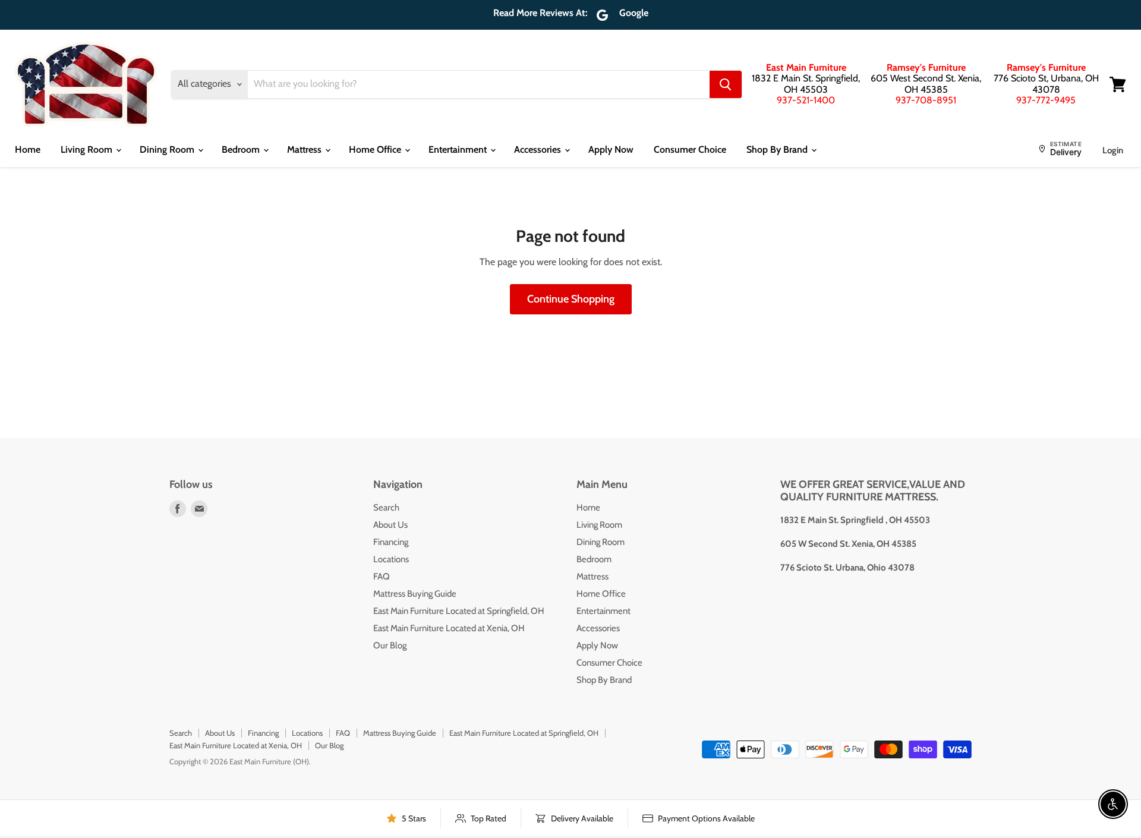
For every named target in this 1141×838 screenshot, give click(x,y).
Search (386, 507)
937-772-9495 (1046, 100)
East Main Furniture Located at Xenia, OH (449, 628)
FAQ (381, 576)
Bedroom (242, 149)
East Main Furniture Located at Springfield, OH (458, 611)
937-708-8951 (926, 100)
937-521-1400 (806, 100)
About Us (390, 524)
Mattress (305, 149)
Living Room (88, 149)
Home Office (376, 149)
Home (27, 149)
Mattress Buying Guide (414, 593)
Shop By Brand (778, 149)
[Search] (726, 84)
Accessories (538, 149)
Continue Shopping (570, 298)
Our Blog (389, 645)
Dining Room (168, 149)
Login (1112, 150)
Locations (391, 559)
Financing (390, 542)
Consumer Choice (690, 149)
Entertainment (458, 149)
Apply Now (610, 149)
